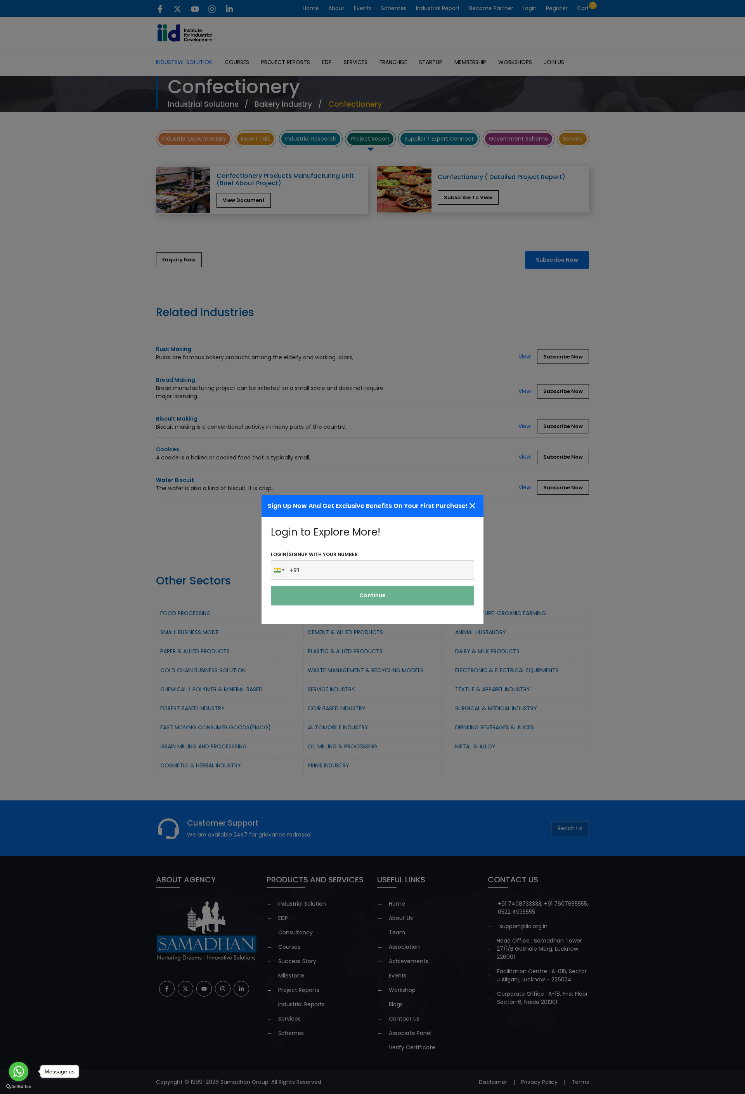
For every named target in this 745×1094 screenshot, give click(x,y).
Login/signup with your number (314, 554)
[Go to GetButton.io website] (18, 1086)
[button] (278, 570)
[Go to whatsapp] (18, 1071)
